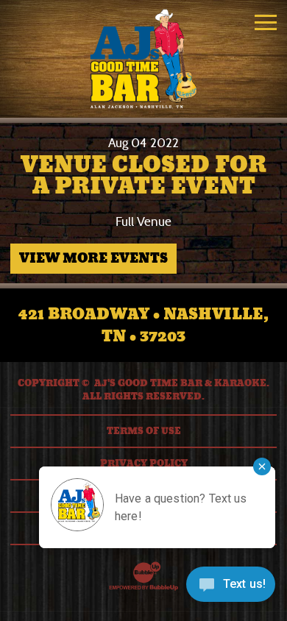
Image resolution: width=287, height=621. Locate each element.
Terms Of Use (144, 431)
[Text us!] (230, 589)
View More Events (93, 258)
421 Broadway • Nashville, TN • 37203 (143, 325)
